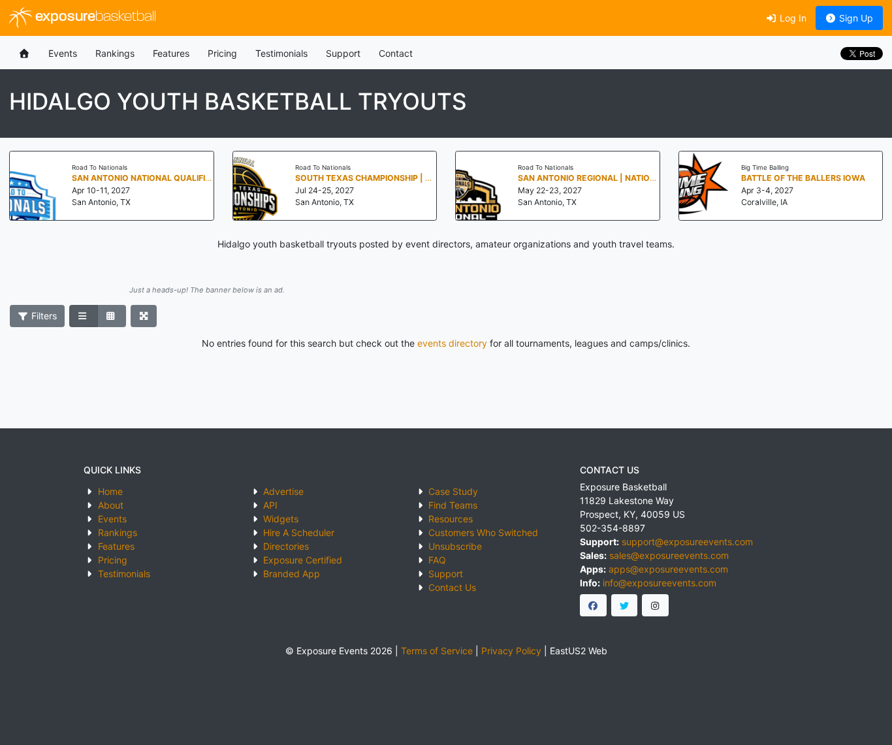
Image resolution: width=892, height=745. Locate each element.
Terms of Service (437, 650)
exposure (94, 17)
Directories (286, 546)
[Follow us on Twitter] (624, 605)
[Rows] (83, 316)
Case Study (453, 491)
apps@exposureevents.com (668, 569)
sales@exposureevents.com (669, 555)
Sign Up (854, 18)
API (270, 505)
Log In (791, 18)
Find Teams (452, 505)
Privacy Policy (511, 650)
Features (171, 53)
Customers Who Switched (483, 532)
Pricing (222, 53)
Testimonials (281, 53)
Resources (450, 518)
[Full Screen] (144, 316)
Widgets (280, 518)
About (110, 505)
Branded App (291, 573)
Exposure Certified (302, 559)
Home (110, 491)
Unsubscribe (455, 546)
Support (343, 53)
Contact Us (452, 587)
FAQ (437, 559)
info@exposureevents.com (659, 582)
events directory (452, 343)
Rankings (115, 53)
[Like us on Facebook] (593, 605)
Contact (396, 53)
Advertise (283, 491)
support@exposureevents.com (687, 541)
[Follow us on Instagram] (655, 605)
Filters (43, 315)
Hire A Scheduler (298, 532)
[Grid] (111, 316)
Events (62, 53)
